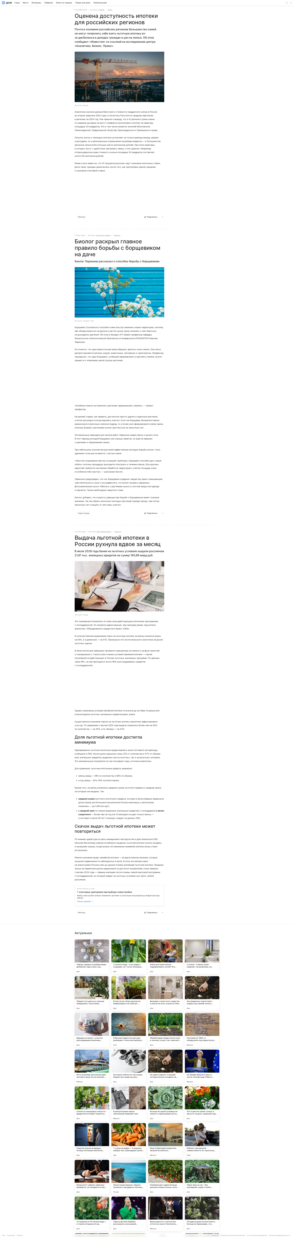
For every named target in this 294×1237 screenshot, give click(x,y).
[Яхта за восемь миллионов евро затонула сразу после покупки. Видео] (92, 1067)
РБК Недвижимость (104, 532)
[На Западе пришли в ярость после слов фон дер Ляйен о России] (202, 1067)
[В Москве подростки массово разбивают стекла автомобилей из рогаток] (128, 1030)
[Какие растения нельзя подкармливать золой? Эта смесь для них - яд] (165, 956)
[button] (119, 77)
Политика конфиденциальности (279, 1235)
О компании (11, 1235)
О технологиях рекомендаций (257, 1235)
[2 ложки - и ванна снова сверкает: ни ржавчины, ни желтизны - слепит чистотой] (202, 956)
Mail (3, 1235)
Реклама (20, 1235)
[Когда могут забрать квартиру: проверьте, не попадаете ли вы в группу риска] (92, 1177)
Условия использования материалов (232, 1235)
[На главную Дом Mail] (8, 3)
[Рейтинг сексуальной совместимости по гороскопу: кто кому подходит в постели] (202, 1140)
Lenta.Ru (101, 10)
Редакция (215, 1235)
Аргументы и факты (103, 235)
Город (110, 10)
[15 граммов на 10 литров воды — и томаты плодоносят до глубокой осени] (92, 1214)
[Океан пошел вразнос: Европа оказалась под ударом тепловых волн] (128, 1177)
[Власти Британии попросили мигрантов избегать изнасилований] (165, 1140)
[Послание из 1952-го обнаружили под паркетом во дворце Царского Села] (202, 1030)
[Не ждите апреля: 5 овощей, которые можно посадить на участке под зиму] (165, 1067)
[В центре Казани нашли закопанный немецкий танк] (128, 1103)
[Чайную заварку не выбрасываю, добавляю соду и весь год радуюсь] (92, 956)
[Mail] (3, 3)
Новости (117, 235)
